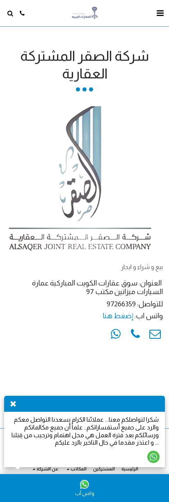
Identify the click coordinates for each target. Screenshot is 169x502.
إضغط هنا (118, 316)
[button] (160, 13)
